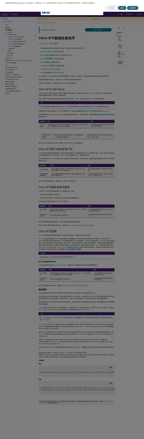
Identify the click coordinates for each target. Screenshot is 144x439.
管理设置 (112, 8)
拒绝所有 (133, 8)
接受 (122, 8)
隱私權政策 (17, 3)
